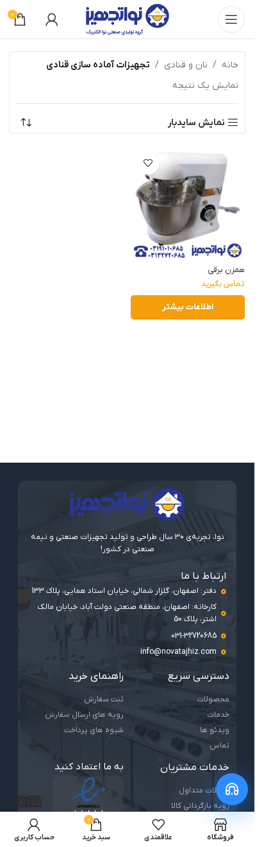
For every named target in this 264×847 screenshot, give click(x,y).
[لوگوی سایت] (127, 19)
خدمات (218, 715)
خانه (230, 65)
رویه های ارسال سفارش (84, 715)
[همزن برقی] (188, 203)
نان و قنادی (186, 65)
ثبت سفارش (104, 699)
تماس (219, 745)
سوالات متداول (204, 790)
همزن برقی (226, 270)
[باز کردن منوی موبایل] (231, 19)
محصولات (213, 699)
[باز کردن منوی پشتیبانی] (232, 789)
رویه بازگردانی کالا (200, 806)
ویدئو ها (214, 730)
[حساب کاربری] (52, 19)
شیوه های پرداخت (94, 730)
